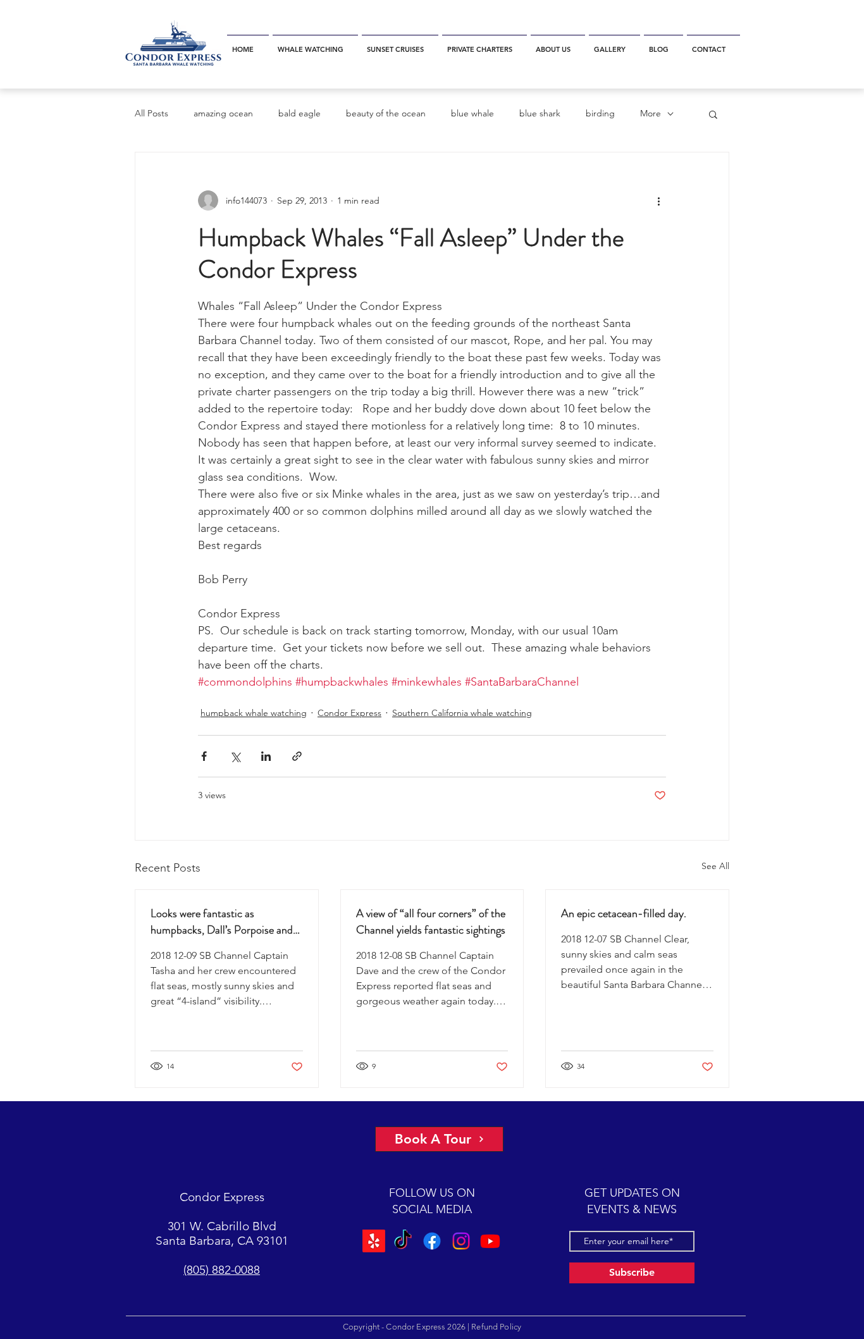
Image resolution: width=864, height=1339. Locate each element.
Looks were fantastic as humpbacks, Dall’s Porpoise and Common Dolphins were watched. (226, 921)
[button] (315, 44)
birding (600, 113)
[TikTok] (403, 1241)
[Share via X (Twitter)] (235, 756)
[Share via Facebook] (204, 756)
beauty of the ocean (386, 113)
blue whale (472, 113)
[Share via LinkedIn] (266, 756)
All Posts (151, 113)
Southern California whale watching (462, 713)
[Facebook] (432, 1241)
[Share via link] (297, 756)
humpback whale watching (254, 713)
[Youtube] (490, 1241)
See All (715, 866)
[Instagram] (461, 1241)
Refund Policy (496, 1326)
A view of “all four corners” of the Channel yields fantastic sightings (430, 921)
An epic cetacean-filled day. (623, 913)
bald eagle (299, 113)
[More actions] (658, 200)
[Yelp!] (373, 1241)
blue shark (539, 113)
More (650, 113)
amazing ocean (223, 113)
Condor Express (349, 713)
